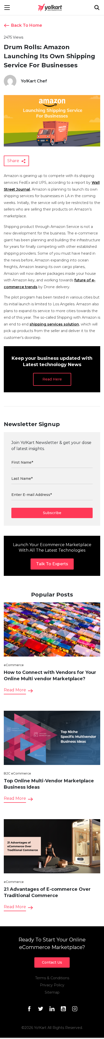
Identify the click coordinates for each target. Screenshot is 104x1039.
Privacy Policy (52, 985)
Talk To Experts (52, 563)
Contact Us (52, 962)
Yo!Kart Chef (34, 81)
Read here (52, 379)
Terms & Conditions (52, 978)
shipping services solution (54, 324)
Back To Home (26, 25)
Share (13, 160)
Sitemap (52, 992)
